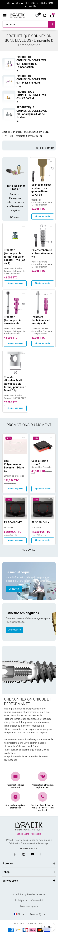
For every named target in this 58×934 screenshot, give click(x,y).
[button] (4, 15)
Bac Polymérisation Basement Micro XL (14, 465)
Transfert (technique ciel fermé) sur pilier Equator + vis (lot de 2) (14, 256)
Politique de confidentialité (29, 900)
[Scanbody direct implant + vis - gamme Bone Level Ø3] (42, 170)
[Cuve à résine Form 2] (42, 446)
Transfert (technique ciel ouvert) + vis (13, 320)
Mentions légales (29, 906)
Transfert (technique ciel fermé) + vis (40, 320)
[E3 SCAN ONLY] (42, 508)
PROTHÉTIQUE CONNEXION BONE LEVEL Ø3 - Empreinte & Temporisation (31, 62)
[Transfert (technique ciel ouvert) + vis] (15, 302)
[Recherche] (51, 24)
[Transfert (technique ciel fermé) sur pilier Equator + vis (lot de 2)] (15, 235)
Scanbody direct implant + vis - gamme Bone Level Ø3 (41, 189)
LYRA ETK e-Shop (32, 923)
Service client (10, 880)
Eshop (6, 872)
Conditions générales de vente (29, 894)
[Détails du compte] (37, 15)
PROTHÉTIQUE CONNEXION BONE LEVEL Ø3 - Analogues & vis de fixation (31, 112)
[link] (8, 64)
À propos (7, 863)
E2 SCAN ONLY (13, 522)
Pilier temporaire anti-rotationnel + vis (42, 253)
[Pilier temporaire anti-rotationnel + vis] (42, 235)
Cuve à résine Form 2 (39, 462)
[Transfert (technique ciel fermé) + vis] (42, 302)
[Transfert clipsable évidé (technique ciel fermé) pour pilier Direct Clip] (15, 362)
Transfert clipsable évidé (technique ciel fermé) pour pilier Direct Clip (15, 384)
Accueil (6, 132)
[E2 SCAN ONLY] (15, 508)
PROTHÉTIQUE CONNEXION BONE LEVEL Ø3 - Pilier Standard (31, 79)
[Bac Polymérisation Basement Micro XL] (15, 446)
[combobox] (25, 24)
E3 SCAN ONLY (40, 522)
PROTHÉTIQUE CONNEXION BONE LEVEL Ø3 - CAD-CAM (31, 95)
